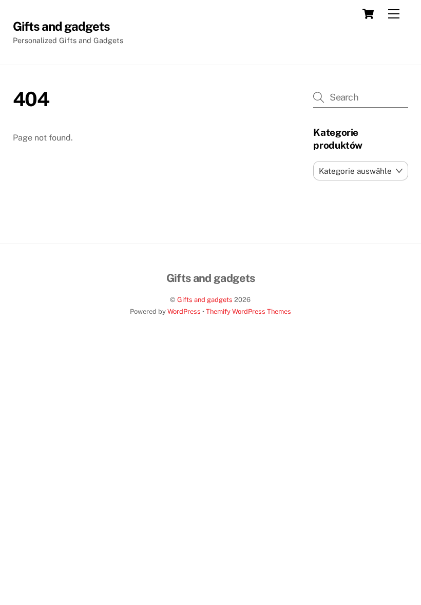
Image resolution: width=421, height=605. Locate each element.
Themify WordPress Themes (248, 311)
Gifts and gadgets (205, 300)
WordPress (184, 311)
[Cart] (368, 14)
